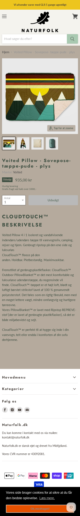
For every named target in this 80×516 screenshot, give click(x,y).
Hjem (5, 52)
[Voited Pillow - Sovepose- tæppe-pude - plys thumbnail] (8, 143)
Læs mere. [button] (47, 498)
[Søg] (72, 39)
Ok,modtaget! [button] (40, 508)
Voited (17, 172)
